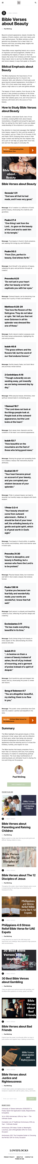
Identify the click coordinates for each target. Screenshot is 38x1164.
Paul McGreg (8, 29)
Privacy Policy (9, 1157)
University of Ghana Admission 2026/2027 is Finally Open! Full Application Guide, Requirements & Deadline (18, 1111)
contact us (29, 1157)
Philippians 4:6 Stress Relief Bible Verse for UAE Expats (18, 928)
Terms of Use (19, 1159)
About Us (20, 1157)
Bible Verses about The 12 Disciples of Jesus (19, 877)
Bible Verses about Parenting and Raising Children (16, 827)
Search (31, 1098)
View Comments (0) (18, 784)
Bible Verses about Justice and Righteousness (14, 1078)
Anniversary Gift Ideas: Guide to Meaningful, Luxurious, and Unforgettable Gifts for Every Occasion (17, 1130)
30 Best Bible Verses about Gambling (15, 980)
